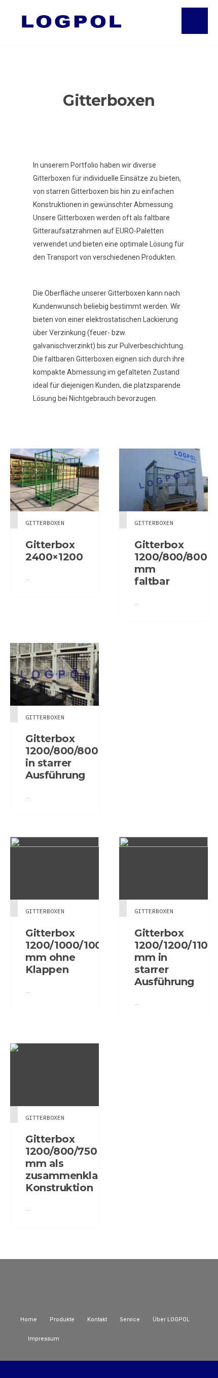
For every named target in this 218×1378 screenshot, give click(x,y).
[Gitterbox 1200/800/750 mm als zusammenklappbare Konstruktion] (54, 1074)
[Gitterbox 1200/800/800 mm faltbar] (163, 480)
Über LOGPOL (171, 1319)
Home (28, 1319)
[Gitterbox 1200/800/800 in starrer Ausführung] (54, 674)
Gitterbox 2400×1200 (54, 551)
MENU (194, 21)
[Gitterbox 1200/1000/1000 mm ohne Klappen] (54, 868)
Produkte (62, 1319)
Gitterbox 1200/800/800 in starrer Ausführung (61, 757)
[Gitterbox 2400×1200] (54, 480)
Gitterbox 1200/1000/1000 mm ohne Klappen (66, 951)
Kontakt (97, 1319)
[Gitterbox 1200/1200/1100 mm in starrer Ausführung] (163, 868)
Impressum (43, 1338)
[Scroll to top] (109, 1369)
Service (130, 1319)
